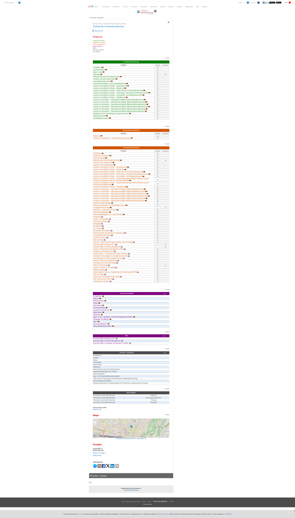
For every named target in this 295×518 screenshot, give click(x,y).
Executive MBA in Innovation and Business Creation (111, 343)
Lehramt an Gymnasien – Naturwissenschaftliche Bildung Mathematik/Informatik (120, 106)
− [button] (94, 423)
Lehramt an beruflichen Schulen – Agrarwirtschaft (110, 86)
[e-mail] (99, 467)
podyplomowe (189, 6)
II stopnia (170, 6)
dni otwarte (134, 6)
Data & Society (98, 240)
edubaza (204, 6)
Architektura (97, 67)
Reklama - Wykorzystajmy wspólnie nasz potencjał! (131, 501)
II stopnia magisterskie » (99, 44)
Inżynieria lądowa (99, 70)
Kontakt (144, 501)
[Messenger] (95, 467)
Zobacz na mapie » (99, 453)
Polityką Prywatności (163, 514)
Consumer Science (99, 237)
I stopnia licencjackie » (99, 40)
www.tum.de (98, 31)
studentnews (116, 6)
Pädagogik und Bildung (101, 319)
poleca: (96, 6)
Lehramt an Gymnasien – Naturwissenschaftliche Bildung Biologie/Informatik (119, 102)
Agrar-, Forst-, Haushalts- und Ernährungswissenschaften (113, 317)
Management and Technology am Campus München (111, 113)
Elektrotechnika (98, 301)
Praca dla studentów (160, 501)
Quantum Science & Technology (104, 267)
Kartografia (97, 223)
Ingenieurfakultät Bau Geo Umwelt (105, 371)
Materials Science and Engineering (105, 260)
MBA (197, 6)
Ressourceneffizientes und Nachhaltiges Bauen (109, 205)
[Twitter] (108, 467)
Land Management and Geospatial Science (108, 258)
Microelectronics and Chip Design (104, 263)
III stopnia (179, 6)
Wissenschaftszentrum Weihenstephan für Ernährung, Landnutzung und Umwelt (120, 383)
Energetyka (97, 217)
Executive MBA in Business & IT (104, 244)
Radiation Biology (99, 270)
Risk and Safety (98, 274)
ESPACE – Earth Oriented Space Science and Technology (113, 242)
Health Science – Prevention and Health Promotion (110, 253)
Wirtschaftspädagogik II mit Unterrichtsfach (108, 214)
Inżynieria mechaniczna (101, 310)
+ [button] (94, 421)
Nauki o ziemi (97, 72)
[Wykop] (117, 467)
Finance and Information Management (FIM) (108, 249)
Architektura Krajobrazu (101, 155)
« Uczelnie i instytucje (96, 17)
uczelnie (125, 6)
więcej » (165, 293)
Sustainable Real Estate (101, 207)
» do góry (166, 58)
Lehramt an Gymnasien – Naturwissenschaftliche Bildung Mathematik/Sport (119, 111)
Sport (95, 321)
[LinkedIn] (112, 467)
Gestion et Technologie (101, 219)
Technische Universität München (104, 395)
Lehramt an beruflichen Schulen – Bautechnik (108, 88)
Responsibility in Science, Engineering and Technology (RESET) (115, 272)
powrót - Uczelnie (98, 475)
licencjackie (144, 6)
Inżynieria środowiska (100, 221)
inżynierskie (153, 6)
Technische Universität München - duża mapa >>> (131, 438)
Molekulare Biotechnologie (102, 203)
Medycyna (96, 136)
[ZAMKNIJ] (228, 514)
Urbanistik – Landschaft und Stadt (104, 210)
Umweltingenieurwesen (101, 118)
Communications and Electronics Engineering (108, 233)
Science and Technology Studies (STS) (106, 276)
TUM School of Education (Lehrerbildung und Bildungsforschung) (115, 378)
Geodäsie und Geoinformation (103, 251)
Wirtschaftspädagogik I (101, 212)
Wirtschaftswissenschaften (102, 326)
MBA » (94, 48)
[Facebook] (103, 467)
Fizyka (95, 303)
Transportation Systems (101, 281)
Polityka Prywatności (147, 504)
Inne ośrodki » (97, 51)
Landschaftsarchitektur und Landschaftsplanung (109, 83)
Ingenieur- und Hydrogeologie (103, 165)
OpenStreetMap (161, 437)
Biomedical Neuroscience (101, 230)
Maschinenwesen (99, 374)
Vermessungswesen (100, 324)
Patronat (149, 501)
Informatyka (97, 305)
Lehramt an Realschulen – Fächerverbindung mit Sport (111, 138)
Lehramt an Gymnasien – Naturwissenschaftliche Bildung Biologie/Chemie (118, 100)
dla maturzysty (105, 6)
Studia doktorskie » (98, 46)
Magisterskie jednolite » (99, 42)
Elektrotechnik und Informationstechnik (106, 76)
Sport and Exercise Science (102, 279)
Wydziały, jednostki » (98, 50)
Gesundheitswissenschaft (101, 81)
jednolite (162, 6)
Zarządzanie (97, 226)
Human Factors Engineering (102, 162)
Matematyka (97, 312)
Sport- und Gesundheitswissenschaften (106, 376)
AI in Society (97, 228)
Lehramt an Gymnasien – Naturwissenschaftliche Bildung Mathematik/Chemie (119, 104)
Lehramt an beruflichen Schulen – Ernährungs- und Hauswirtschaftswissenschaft (120, 93)
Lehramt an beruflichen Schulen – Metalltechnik (109, 97)
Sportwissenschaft (99, 116)
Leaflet (155, 437)
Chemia (96, 298)
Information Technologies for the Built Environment (110, 256)
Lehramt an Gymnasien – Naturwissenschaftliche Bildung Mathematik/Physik (119, 109)
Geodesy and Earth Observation (104, 79)
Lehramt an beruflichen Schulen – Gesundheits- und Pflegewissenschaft (117, 95)
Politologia (96, 74)
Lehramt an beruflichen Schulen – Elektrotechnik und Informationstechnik (118, 90)
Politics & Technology (100, 265)
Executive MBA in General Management (106, 247)
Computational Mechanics (102, 235)
